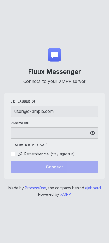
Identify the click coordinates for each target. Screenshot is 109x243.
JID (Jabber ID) (23, 101)
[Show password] (92, 133)
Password (20, 123)
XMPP (65, 194)
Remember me (49, 154)
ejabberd (93, 188)
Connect (54, 166)
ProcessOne (35, 188)
